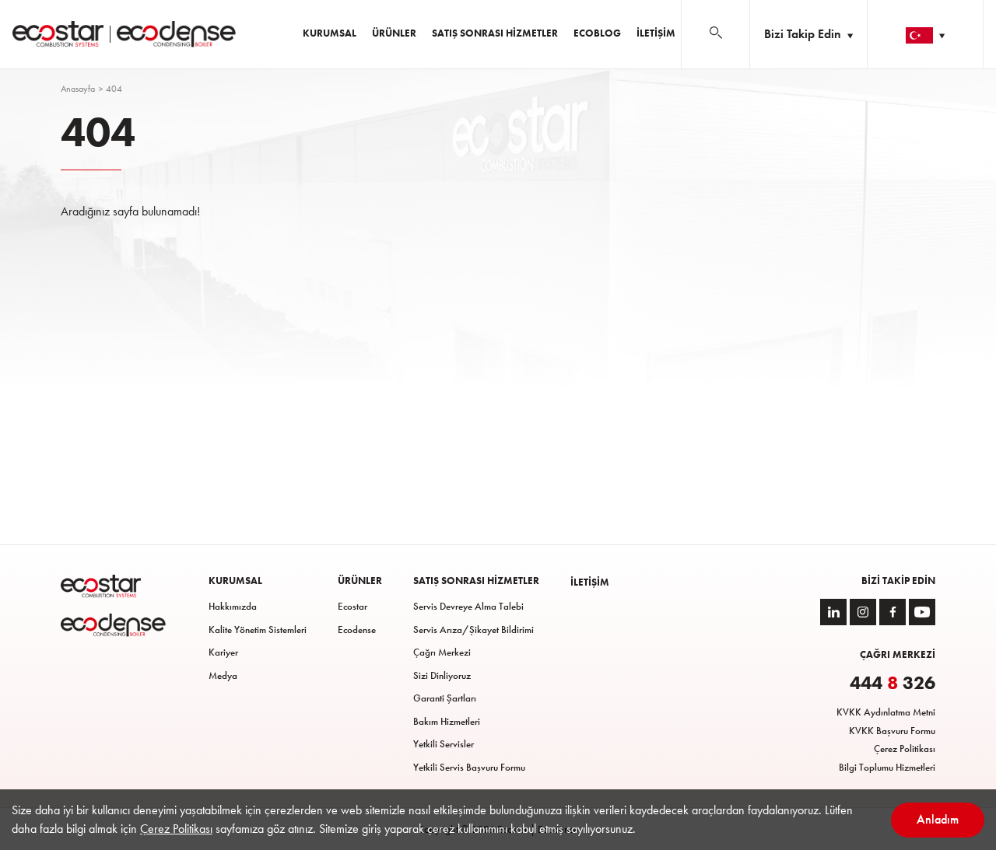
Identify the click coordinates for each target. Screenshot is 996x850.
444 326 (892, 683)
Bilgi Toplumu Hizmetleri (887, 767)
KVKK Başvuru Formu (892, 730)
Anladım (938, 819)
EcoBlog (597, 33)
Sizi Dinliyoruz (442, 675)
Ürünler (394, 33)
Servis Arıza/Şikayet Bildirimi (473, 629)
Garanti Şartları (444, 698)
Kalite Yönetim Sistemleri (258, 629)
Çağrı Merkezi (442, 652)
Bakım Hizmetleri (446, 721)
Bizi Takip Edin (804, 34)
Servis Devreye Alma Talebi (468, 606)
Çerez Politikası (904, 748)
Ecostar (352, 606)
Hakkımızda (233, 606)
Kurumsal (329, 33)
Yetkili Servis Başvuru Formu (469, 767)
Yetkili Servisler (443, 743)
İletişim (656, 33)
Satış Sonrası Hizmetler (495, 33)
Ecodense (357, 629)
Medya (223, 675)
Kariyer (223, 652)
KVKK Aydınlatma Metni (885, 712)
